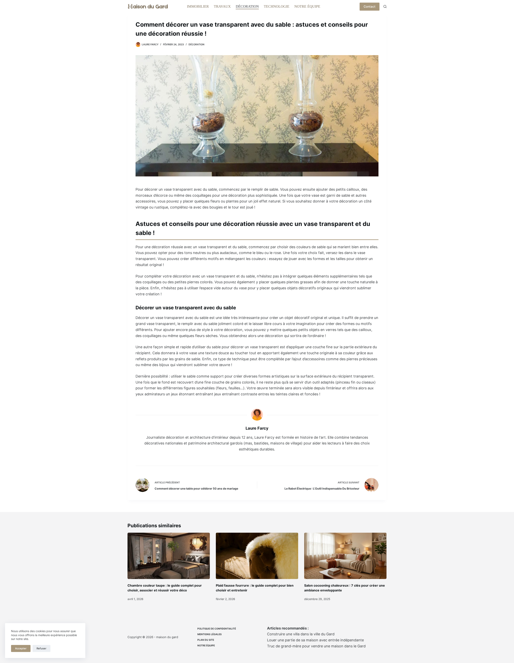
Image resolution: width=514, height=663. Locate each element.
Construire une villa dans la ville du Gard (301, 634)
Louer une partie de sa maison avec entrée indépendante (315, 640)
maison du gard (167, 637)
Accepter (21, 648)
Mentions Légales (209, 634)
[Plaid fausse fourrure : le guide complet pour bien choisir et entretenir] (257, 556)
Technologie (276, 6)
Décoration (247, 6)
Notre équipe (307, 6)
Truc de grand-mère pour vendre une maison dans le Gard (316, 646)
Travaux (222, 6)
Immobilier (198, 6)
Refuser (41, 648)
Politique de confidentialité (216, 628)
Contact (369, 6)
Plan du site (205, 639)
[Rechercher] (385, 6)
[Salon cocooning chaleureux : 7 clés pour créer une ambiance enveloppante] (345, 556)
